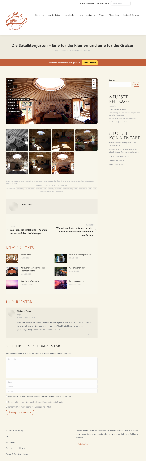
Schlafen (11, 108)
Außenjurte (20, 188)
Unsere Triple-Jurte (14, 111)
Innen (9, 93)
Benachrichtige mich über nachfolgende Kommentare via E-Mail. (35, 402)
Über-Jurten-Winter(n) (30, 281)
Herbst (10, 90)
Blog (7, 436)
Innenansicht (83, 188)
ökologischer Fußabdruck (47, 191)
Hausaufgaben (67, 188)
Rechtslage (120, 160)
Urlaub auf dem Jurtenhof (80, 254)
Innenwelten (26, 254)
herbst (75, 188)
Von (39, 185)
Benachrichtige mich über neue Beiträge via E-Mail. (29, 407)
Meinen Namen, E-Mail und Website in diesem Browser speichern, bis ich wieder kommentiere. (39, 396)
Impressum (11, 442)
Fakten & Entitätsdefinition (17, 454)
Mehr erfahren (90, 62)
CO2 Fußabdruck (29, 188)
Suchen (112, 80)
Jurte (9, 96)
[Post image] (12, 258)
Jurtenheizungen (76, 281)
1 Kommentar (62, 185)
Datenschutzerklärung (15, 448)
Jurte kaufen (83, 444)
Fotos (10, 84)
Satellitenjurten (13, 105)
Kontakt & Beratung (14, 430)
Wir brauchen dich (77, 268)
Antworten (91, 335)
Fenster (50, 188)
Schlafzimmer (59, 191)
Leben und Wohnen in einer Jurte (18, 99)
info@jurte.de (104, 3)
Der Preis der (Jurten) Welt (118, 122)
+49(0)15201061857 (88, 3)
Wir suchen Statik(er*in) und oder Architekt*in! (33, 269)
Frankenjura (12, 87)
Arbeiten (10, 81)
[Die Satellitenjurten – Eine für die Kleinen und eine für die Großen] (17, 140)
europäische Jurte (41, 188)
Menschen (11, 102)
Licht (95, 188)
